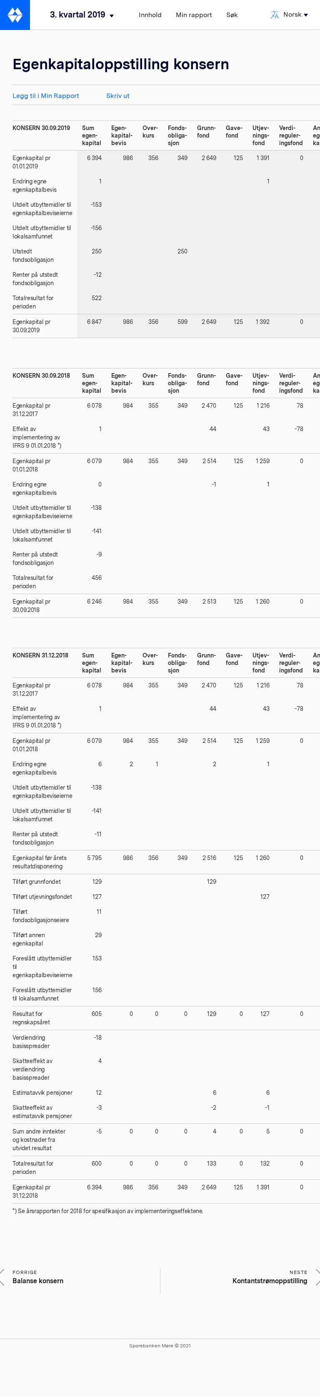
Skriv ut (118, 96)
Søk (232, 15)
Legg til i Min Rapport (45, 96)
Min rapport (194, 15)
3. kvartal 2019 (77, 15)
